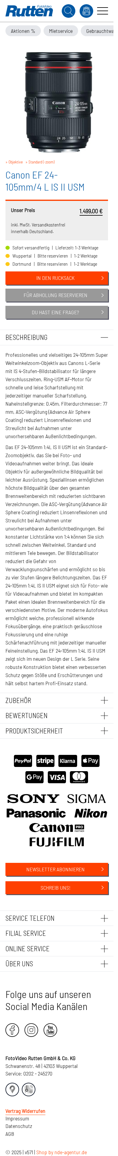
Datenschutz (18, 1126)
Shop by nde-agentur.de (61, 1152)
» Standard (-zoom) (39, 161)
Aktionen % (23, 30)
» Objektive (14, 161)
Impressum (17, 1118)
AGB (9, 1133)
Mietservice (61, 30)
